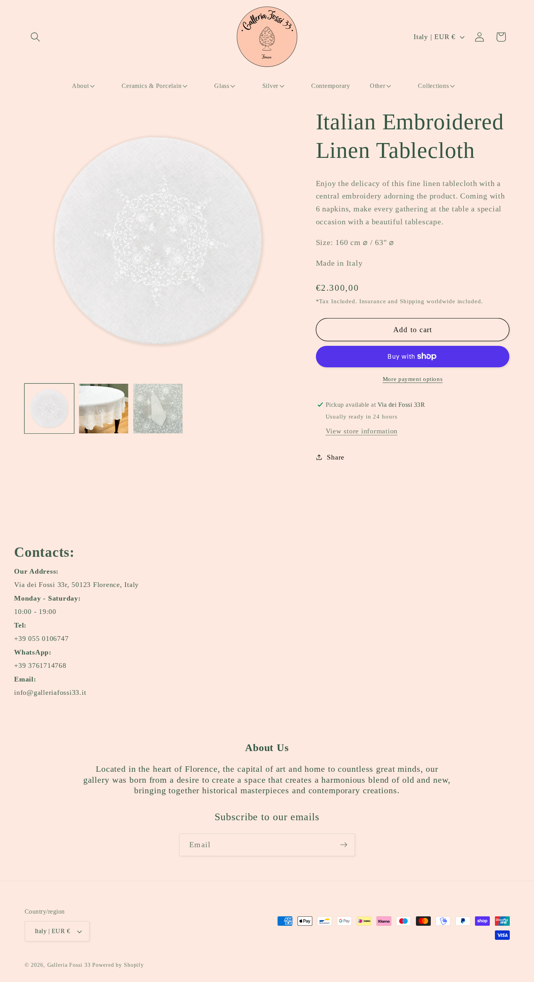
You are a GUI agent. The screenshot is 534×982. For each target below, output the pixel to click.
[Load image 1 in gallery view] (49, 408)
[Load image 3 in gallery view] (158, 408)
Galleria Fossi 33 (69, 965)
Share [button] (335, 457)
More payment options (413, 379)
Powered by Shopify (118, 965)
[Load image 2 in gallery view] (104, 408)
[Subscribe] (344, 845)
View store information (362, 431)
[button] (35, 37)
